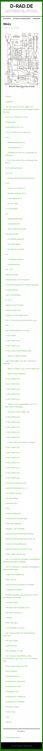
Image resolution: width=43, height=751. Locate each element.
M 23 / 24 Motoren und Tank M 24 (18, 132)
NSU (7, 325)
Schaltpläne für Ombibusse (16, 697)
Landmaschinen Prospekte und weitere (20, 585)
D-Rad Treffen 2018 (13, 422)
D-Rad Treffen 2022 (13, 394)
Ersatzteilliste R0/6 (15, 198)
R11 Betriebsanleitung (15, 259)
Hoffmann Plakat (12, 602)
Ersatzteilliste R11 (14, 264)
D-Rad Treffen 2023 (13, 389)
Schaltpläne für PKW (13, 686)
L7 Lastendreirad (12, 209)
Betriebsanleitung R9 (15, 219)
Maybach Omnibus (13, 707)
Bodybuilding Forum (13, 738)
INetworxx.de (28, 746)
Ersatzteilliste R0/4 (15, 148)
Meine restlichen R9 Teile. (17, 229)
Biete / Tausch (11, 580)
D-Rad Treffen (11, 336)
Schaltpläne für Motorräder (15, 681)
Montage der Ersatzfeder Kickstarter (21, 178)
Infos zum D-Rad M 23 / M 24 (17, 117)
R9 (7, 214)
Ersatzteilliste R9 (14, 224)
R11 (7, 254)
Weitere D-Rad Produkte (15, 305)
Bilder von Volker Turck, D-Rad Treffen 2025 (24, 369)
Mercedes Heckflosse (13, 613)
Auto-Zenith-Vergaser (14, 493)
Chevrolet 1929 (11, 646)
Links (7, 717)
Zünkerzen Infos (11, 503)
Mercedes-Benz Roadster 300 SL (18, 608)
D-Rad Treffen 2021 (13, 399)
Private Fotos (10, 712)
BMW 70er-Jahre (12, 623)
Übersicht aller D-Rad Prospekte (17, 280)
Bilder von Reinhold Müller (17, 356)
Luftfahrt (9, 618)
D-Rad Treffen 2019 (13, 417)
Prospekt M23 (11, 122)
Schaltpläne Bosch (12, 676)
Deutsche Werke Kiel (13, 310)
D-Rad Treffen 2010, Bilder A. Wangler (21, 442)
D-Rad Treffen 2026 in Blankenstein (19, 351)
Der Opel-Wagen (12, 498)
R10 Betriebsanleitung (16, 239)
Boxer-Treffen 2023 (13, 384)
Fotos (8, 508)
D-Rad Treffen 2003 (13, 473)
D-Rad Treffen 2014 (13, 447)
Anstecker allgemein (13, 513)
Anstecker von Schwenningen (16, 519)
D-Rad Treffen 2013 (13, 452)
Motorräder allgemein (13, 524)
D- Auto (8, 300)
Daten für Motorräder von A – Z (17, 488)
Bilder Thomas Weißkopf (17, 374)
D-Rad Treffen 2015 (13, 437)
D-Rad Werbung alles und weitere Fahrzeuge (22, 285)
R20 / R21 (9, 270)
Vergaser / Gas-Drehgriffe (15, 529)
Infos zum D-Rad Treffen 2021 (19, 412)
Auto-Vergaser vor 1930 (14, 651)
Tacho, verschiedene (13, 295)
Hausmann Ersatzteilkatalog (16, 544)
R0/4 (8, 137)
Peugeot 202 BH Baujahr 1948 (17, 315)
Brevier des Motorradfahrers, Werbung (20, 534)
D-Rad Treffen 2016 (13, 432)
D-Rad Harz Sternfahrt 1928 (16, 483)
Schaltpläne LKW (12, 692)
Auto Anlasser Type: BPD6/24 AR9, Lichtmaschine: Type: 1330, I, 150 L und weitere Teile (20, 658)
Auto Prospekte (11, 671)
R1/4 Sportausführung (14, 168)
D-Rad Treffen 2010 (13, 468)
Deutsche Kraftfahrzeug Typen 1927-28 (20, 539)
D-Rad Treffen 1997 (13, 478)
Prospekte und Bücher (14, 590)
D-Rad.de (21, 6)
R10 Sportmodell (12, 234)
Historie (8, 97)
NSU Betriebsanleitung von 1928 (17, 330)
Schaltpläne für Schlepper (15, 702)
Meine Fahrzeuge (12, 275)
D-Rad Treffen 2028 (13, 341)
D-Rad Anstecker (12, 290)
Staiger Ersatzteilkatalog (15, 575)
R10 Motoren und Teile (16, 249)
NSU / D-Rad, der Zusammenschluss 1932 (21, 320)
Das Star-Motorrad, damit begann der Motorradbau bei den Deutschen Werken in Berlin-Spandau (21, 109)
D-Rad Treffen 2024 (13, 379)
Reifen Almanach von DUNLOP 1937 (19, 549)
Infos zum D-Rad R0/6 (16, 188)
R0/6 (8, 183)
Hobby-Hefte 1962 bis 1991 (16, 554)
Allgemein (9, 102)
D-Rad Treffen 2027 (13, 346)
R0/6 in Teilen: (13, 203)
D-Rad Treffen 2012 (13, 458)
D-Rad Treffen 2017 (13, 427)
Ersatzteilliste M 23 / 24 (14, 127)
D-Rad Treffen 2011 (13, 463)
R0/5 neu (9, 173)
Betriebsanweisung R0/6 (17, 193)
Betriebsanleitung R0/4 (16, 142)
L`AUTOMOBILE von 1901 (15, 628)
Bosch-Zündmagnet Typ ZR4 (17, 666)
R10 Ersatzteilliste (14, 244)
